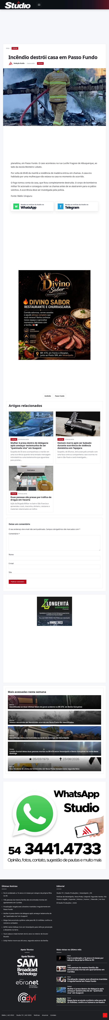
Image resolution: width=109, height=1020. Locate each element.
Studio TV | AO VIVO (24, 1015)
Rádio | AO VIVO (8, 1015)
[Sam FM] (27, 965)
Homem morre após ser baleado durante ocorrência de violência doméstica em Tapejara (74, 445)
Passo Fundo (59, 396)
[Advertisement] (54, 25)
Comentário (14, 534)
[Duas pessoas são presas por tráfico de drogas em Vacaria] (31, 478)
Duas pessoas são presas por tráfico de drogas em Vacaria (31, 498)
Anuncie (45, 1015)
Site (10, 572)
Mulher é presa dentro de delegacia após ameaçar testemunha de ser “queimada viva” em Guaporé (29, 445)
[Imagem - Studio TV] (54, 824)
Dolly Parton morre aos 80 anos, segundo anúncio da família (25, 940)
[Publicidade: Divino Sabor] (54, 315)
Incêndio (48, 396)
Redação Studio (19, 63)
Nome (11, 554)
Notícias (37, 1015)
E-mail (11, 563)
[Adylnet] (27, 997)
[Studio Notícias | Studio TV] (18, 5)
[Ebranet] (27, 983)
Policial (15, 48)
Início (7, 48)
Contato (53, 1015)
